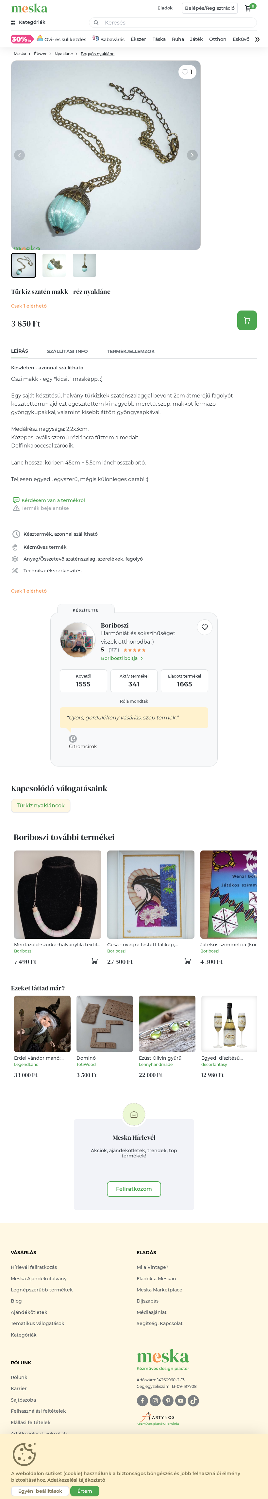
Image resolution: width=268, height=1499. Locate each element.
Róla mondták (134, 701)
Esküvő (241, 39)
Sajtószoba (23, 1400)
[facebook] (142, 1400)
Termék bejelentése (45, 508)
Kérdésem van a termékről (53, 500)
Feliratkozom (134, 1189)
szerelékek (110, 559)
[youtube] (180, 1400)
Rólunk (19, 1377)
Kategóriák (24, 1335)
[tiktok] (193, 1400)
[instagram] (155, 1400)
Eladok (165, 7)
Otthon (217, 39)
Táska (159, 39)
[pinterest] (168, 1400)
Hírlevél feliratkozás (34, 1267)
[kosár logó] (248, 8)
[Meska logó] (29, 8)
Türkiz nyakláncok (41, 805)
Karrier (19, 1388)
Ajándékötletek (29, 1312)
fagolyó (134, 559)
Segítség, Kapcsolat (160, 1323)
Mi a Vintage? (152, 1267)
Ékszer (138, 39)
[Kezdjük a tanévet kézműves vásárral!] (22, 39)
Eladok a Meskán (156, 1279)
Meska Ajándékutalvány (39, 1279)
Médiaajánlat (152, 1312)
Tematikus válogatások (37, 1323)
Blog (16, 1301)
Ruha (178, 39)
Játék (196, 39)
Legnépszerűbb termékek (42, 1290)
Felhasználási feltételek (38, 1411)
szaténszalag (80, 559)
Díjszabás (148, 1301)
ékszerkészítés (64, 571)
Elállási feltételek (31, 1422)
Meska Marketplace (159, 1290)
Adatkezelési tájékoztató (76, 1480)
